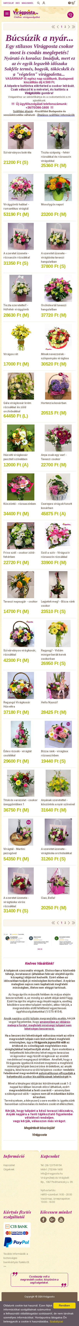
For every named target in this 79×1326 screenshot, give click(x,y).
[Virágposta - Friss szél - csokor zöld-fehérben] (20, 535)
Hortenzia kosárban (54, 403)
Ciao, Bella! (48, 897)
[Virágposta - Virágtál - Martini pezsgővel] (20, 832)
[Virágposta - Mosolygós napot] (58, 187)
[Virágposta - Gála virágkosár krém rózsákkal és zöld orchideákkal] (20, 386)
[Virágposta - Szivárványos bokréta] (20, 135)
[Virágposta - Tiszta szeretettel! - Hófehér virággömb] (20, 288)
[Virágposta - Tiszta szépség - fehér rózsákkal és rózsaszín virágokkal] (58, 135)
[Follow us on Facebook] (43, 1220)
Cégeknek (8, 1169)
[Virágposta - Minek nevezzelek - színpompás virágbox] (58, 337)
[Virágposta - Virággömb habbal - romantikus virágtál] (20, 187)
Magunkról (28, 3)
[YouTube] (61, 1220)
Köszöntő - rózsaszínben (19, 503)
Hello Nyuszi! (49, 702)
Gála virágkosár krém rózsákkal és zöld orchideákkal (17, 407)
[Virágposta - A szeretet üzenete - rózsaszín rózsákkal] (20, 236)
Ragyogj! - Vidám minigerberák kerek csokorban (53, 654)
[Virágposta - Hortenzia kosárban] (58, 386)
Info (18, 3)
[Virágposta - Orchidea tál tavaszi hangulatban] (58, 288)
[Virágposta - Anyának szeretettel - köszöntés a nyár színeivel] (58, 783)
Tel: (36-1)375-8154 (51, 1165)
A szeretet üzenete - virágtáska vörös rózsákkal (16, 902)
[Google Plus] (52, 1220)
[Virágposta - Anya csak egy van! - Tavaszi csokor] (58, 438)
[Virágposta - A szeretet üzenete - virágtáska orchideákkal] (58, 832)
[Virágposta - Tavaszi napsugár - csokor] (20, 584)
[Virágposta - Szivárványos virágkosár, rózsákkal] (20, 633)
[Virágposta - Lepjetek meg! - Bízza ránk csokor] (58, 584)
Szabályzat (56, 1321)
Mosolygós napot (52, 204)
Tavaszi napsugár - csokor (20, 601)
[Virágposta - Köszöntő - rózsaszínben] (20, 486)
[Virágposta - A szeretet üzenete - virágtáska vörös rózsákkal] (20, 880)
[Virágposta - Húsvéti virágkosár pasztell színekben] (20, 438)
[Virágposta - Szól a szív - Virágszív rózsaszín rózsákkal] (58, 535)
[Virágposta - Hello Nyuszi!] (58, 685)
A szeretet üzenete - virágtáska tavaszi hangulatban (54, 257)
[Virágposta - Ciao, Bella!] (58, 880)
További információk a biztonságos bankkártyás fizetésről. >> (16, 1260)
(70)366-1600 (55, 1169)
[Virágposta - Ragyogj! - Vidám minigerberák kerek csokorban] (58, 633)
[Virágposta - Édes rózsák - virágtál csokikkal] (20, 734)
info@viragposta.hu (52, 1173)
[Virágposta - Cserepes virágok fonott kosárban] (58, 486)
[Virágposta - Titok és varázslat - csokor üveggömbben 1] (20, 783)
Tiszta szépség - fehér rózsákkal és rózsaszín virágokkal (56, 156)
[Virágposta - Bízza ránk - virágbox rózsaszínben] (58, 734)
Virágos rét (10, 354)
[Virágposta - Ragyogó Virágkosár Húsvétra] (20, 685)
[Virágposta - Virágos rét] (20, 337)
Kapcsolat (8, 3)
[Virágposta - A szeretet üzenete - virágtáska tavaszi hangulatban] (58, 236)
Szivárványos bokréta (17, 152)
